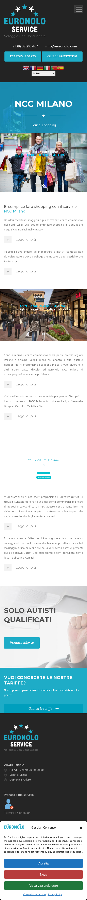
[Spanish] (60, 68)
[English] (26, 68)
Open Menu (78, 9)
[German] (40, 68)
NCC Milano (14, 211)
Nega (43, 874)
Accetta (43, 863)
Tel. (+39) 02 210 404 (43, 460)
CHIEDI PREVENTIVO (62, 56)
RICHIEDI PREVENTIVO (44, 477)
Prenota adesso (22, 643)
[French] (33, 68)
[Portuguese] (53, 68)
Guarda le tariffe (40, 708)
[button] (81, 828)
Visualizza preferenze (43, 885)
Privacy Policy (55, 895)
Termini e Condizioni (17, 813)
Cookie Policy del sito (34, 895)
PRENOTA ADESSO (23, 56)
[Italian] (47, 68)
